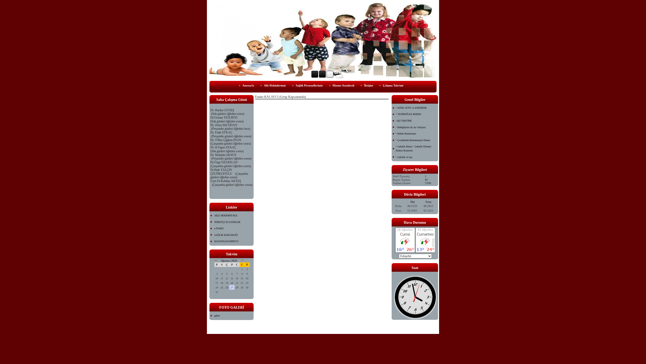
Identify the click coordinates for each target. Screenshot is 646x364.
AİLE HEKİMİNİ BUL (226, 215)
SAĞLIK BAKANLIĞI (226, 235)
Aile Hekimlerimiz (275, 85)
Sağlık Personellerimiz (309, 85)
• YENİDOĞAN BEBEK (408, 114)
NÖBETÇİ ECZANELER (227, 222)
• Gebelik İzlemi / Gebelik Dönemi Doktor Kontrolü (413, 148)
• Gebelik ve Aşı (404, 157)
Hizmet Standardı (343, 85)
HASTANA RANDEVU (226, 241)
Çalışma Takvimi (393, 85)
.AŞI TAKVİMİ (404, 120)
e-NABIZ (219, 228)
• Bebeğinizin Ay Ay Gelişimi (411, 127)
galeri (217, 315)
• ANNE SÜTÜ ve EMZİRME (411, 107)
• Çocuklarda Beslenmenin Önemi (413, 140)
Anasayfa (248, 85)
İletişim (368, 85)
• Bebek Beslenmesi (406, 133)
